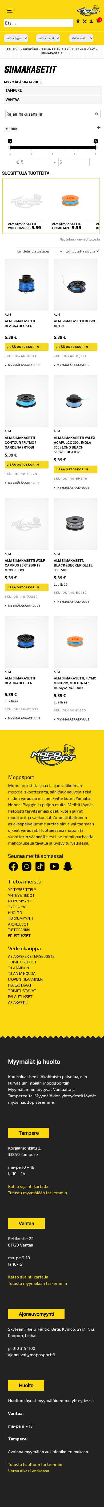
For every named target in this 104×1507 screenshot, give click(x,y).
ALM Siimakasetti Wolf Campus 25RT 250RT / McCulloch (25, 565)
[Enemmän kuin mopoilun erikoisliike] (85, 10)
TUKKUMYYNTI (20, 918)
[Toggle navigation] (10, 11)
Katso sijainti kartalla (28, 1186)
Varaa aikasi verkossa (28, 1470)
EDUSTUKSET (19, 935)
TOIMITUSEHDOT (22, 962)
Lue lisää (60, 584)
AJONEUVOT (18, 924)
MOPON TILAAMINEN (25, 979)
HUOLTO (15, 912)
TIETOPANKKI (19, 929)
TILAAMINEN (18, 968)
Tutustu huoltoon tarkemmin (35, 1464)
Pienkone (30, 49)
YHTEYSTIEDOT (21, 895)
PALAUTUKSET (20, 996)
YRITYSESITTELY (22, 889)
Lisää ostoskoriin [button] (23, 346)
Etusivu (13, 49)
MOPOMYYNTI (20, 901)
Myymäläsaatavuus (24, 365)
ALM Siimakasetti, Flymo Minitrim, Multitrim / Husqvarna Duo (75, 683)
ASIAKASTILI (18, 1002)
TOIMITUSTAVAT (22, 990)
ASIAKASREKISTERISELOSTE (31, 956)
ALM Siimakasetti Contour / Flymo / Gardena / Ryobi (20, 442)
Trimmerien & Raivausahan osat (68, 49)
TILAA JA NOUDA (21, 973)
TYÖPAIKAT (17, 907)
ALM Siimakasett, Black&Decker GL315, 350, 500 (73, 565)
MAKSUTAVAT (20, 985)
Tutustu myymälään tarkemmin (37, 1192)
